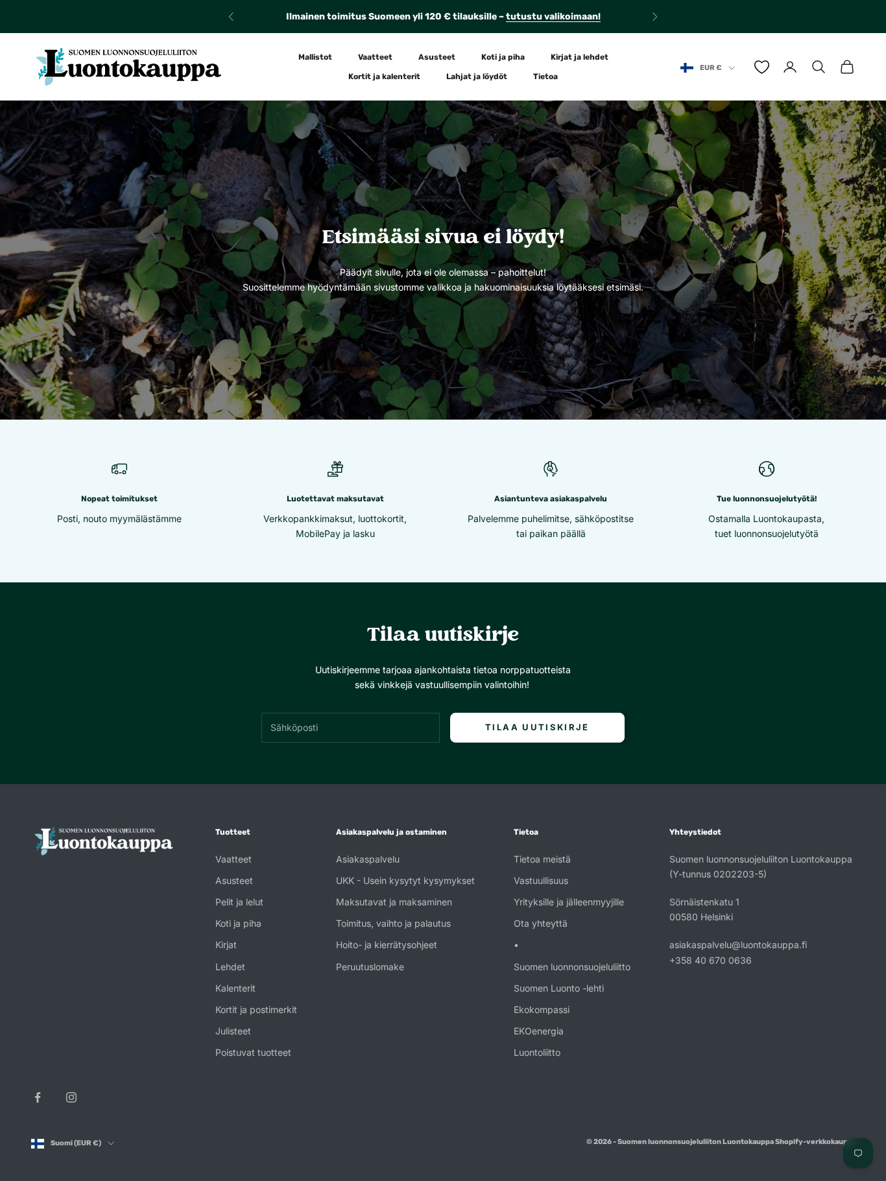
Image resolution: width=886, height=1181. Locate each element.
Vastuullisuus (541, 880)
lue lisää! (567, 17)
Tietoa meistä (542, 859)
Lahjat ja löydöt (476, 76)
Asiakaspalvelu (368, 859)
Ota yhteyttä (541, 923)
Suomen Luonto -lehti (559, 988)
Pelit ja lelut (239, 901)
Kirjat (226, 944)
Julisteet (233, 1030)
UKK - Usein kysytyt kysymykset (405, 880)
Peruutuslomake (370, 966)
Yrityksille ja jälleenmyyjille (569, 901)
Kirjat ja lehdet (579, 57)
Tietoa (545, 76)
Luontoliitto (537, 1052)
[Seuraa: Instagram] (71, 1097)
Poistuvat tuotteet (253, 1052)
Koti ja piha (503, 57)
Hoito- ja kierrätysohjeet (386, 944)
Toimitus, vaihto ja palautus (393, 923)
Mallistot (315, 57)
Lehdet (230, 966)
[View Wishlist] (761, 67)
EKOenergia (539, 1030)
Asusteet (436, 57)
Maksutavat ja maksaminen (394, 901)
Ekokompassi (541, 1009)
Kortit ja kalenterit (384, 76)
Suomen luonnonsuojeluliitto (572, 966)
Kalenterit (235, 988)
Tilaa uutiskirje (537, 727)
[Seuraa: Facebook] (37, 1097)
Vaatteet (375, 57)
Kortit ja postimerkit (256, 1009)
